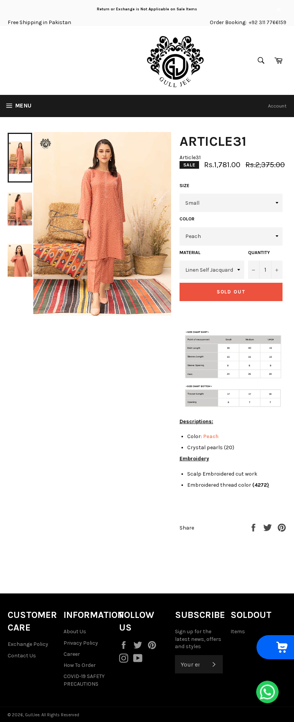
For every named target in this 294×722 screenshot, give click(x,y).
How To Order (80, 665)
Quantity (259, 252)
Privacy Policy (81, 643)
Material (190, 252)
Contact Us (22, 655)
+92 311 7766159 (267, 22)
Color (187, 219)
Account (277, 106)
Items (237, 631)
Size (184, 185)
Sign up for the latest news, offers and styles (198, 639)
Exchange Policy (28, 644)
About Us (75, 631)
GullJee (32, 714)
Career (72, 654)
